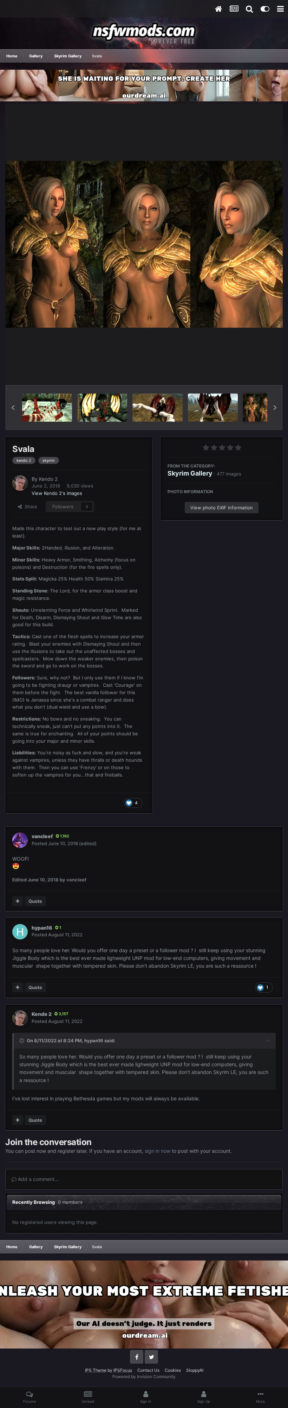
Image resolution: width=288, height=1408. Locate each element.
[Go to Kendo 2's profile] (20, 483)
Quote (35, 901)
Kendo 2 (48, 479)
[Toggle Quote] (22, 1040)
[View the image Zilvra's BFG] (157, 408)
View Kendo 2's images (57, 493)
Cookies (173, 1370)
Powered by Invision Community (144, 1376)
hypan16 (42, 928)
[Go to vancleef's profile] (20, 840)
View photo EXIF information (221, 507)
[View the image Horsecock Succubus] (47, 408)
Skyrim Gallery (190, 473)
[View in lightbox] (144, 244)
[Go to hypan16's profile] (20, 931)
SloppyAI (194, 1370)
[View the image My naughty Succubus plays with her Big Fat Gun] (213, 408)
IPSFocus (122, 1370)
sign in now (157, 1151)
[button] (13, 407)
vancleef (42, 836)
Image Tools (254, 372)
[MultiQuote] (17, 901)
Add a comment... (38, 1179)
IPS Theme (95, 1370)
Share (29, 506)
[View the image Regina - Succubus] (102, 408)
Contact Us (148, 1370)
